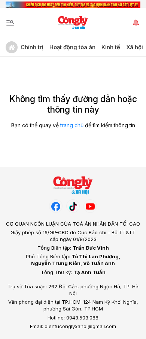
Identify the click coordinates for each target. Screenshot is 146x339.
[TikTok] (73, 206)
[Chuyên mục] (10, 22)
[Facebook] (56, 206)
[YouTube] (90, 206)
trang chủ (71, 125)
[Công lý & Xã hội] (73, 23)
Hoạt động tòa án (72, 47)
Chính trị (32, 47)
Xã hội (134, 47)
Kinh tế (110, 47)
